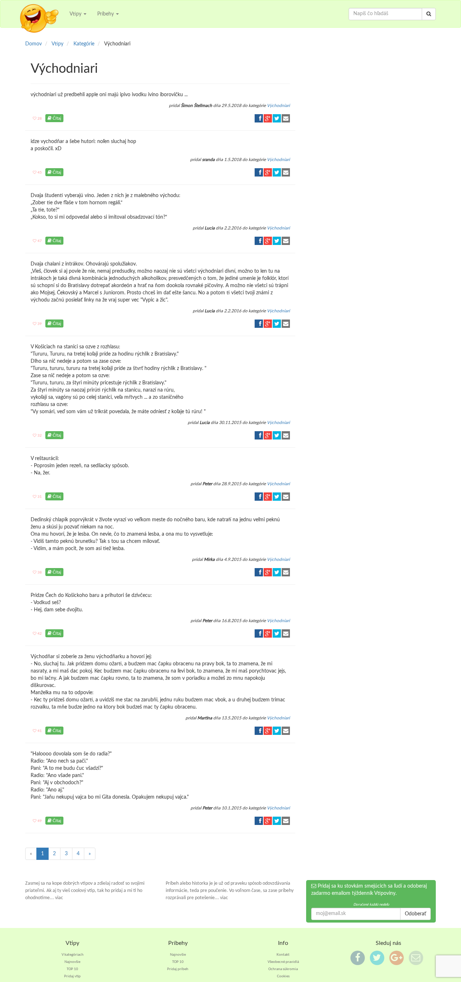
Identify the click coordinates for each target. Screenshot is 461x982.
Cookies (283, 976)
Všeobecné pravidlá (283, 962)
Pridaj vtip (72, 976)
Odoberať (415, 913)
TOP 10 (72, 969)
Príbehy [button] (106, 14)
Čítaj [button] (56, 118)
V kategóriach (73, 955)
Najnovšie (72, 962)
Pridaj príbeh (177, 969)
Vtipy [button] (76, 14)
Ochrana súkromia (283, 969)
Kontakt (283, 955)
